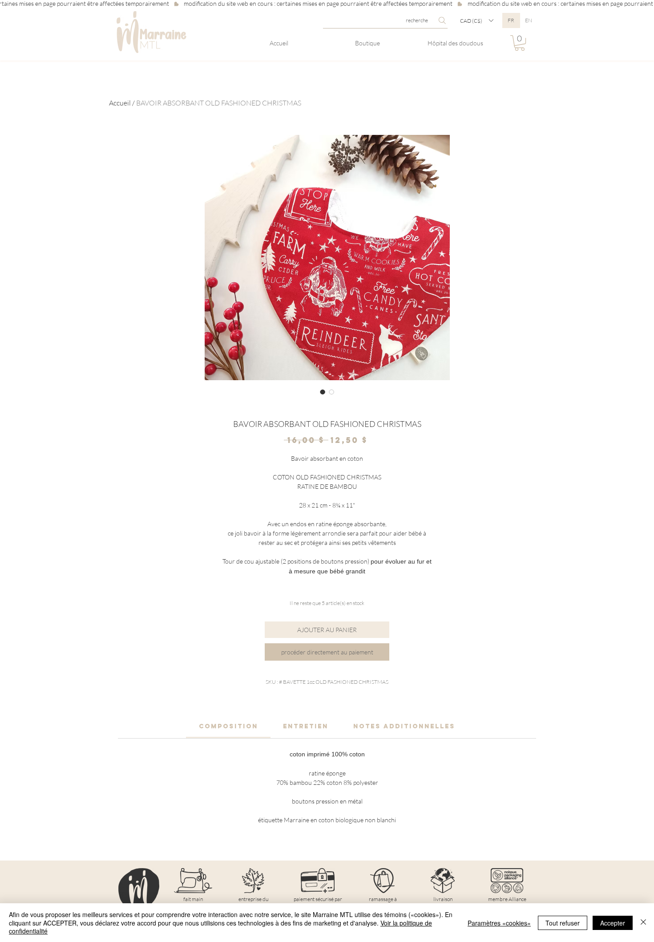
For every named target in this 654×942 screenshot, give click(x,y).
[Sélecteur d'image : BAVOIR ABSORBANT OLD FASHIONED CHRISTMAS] (322, 391)
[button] (476, 20)
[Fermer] (643, 922)
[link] (228, 726)
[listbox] (476, 20)
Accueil (120, 102)
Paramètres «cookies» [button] (499, 922)
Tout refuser (562, 922)
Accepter (612, 922)
